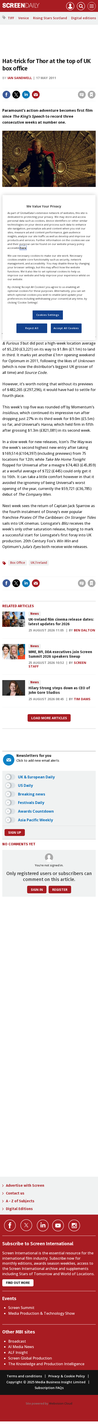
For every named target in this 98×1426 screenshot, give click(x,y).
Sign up (14, 832)
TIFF (11, 18)
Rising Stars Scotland (50, 18)
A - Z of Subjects (20, 1201)
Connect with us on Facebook (10, 1225)
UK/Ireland (39, 563)
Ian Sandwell (20, 78)
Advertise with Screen (25, 1185)
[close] (95, 85)
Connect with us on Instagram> (74, 1225)
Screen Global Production (30, 1358)
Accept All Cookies (66, 328)
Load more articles (49, 718)
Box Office (17, 563)
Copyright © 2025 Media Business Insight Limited (45, 1382)
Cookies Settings (47, 315)
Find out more (18, 1283)
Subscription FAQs (49, 1388)
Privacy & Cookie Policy (66, 1376)
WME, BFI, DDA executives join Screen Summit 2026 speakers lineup (60, 654)
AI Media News (21, 1346)
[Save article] (92, 94)
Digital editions (83, 18)
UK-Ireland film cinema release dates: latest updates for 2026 (61, 621)
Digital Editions (19, 1209)
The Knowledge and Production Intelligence (46, 1363)
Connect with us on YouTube (58, 1225)
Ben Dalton (84, 630)
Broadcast (17, 1341)
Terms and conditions (24, 1376)
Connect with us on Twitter (26, 1225)
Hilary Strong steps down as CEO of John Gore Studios (59, 690)
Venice (23, 18)
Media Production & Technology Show (41, 1313)
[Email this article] (36, 94)
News (34, 614)
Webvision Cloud (60, 1403)
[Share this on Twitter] (16, 94)
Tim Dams (82, 699)
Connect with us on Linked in (43, 1225)
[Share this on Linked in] (26, 94)
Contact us (15, 1193)
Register (59, 889)
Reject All (31, 328)
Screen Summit (21, 1307)
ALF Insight (18, 1352)
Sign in (32, 85)
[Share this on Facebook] (6, 94)
